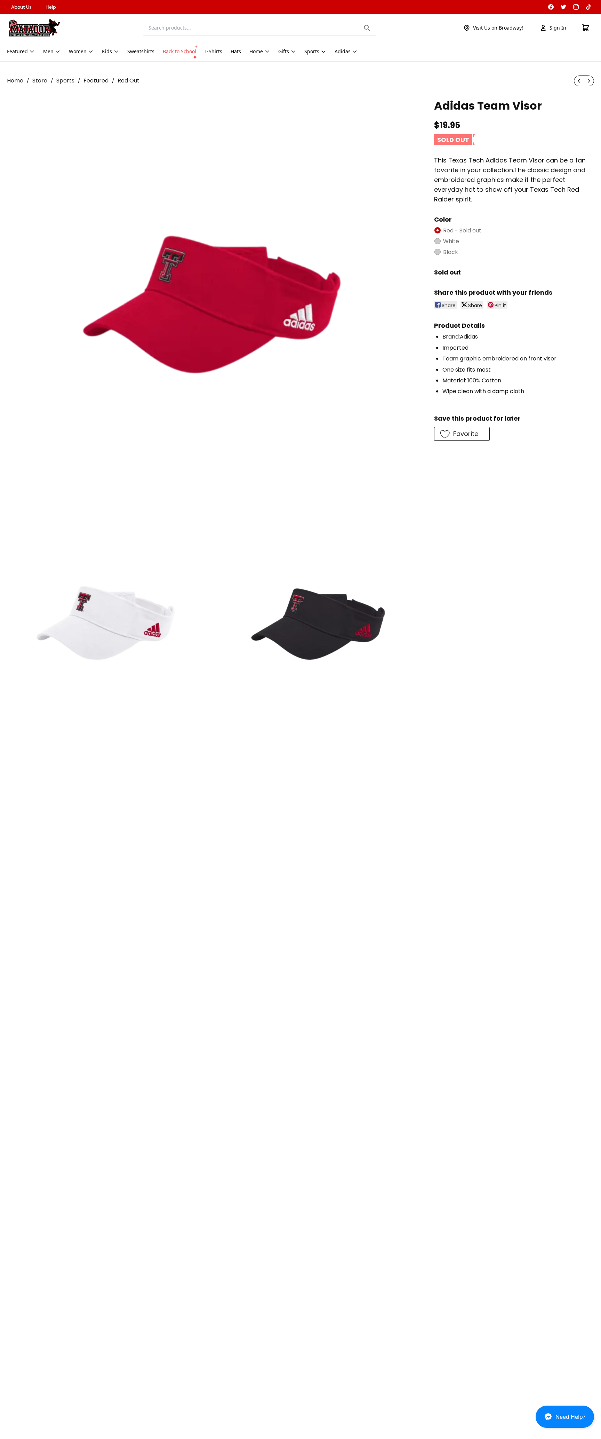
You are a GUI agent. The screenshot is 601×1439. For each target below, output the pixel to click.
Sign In (558, 27)
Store (39, 81)
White (451, 241)
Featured (96, 81)
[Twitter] (563, 7)
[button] (565, 1419)
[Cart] (586, 28)
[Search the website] (366, 27)
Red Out (128, 81)
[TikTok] (588, 7)
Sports (65, 81)
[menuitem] (579, 81)
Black (450, 252)
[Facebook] (551, 7)
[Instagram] (576, 7)
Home (15, 81)
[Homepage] (34, 28)
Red (462, 230)
